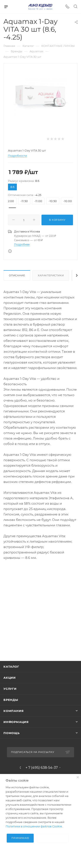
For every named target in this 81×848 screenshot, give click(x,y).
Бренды (10, 699)
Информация (16, 722)
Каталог (11, 666)
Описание (17, 275)
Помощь (11, 733)
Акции (9, 677)
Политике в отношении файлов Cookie (34, 826)
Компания (13, 711)
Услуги (10, 688)
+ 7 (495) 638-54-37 (41, 767)
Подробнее (22, 244)
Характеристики (51, 275)
